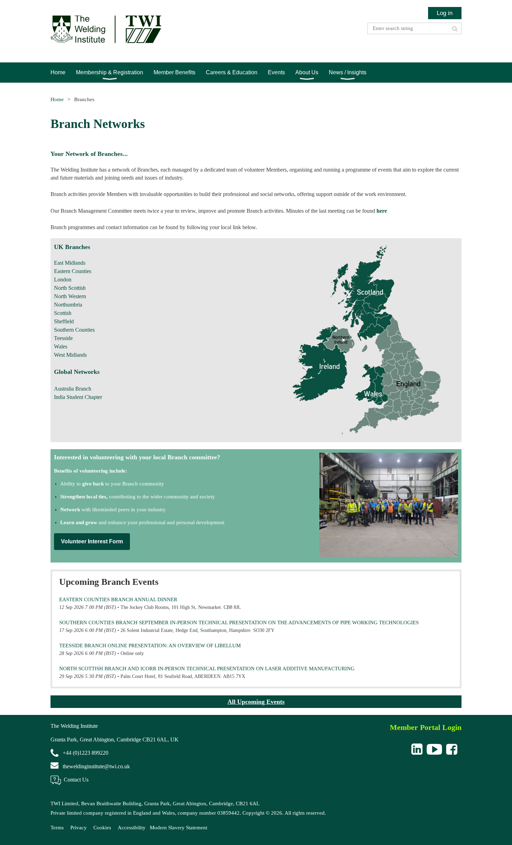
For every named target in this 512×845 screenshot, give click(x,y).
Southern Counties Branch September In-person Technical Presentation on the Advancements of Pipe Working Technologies (239, 622)
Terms (57, 827)
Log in (444, 13)
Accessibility (132, 827)
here (382, 211)
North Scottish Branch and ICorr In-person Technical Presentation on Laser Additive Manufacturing (207, 668)
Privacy (78, 827)
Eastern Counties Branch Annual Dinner (118, 599)
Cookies (102, 827)
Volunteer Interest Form (92, 541)
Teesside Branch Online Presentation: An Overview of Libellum (150, 645)
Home (57, 99)
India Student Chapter (78, 397)
